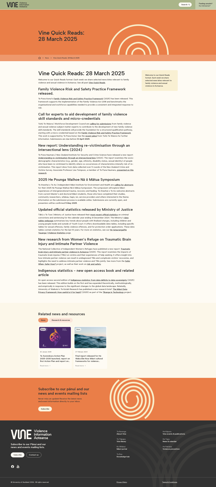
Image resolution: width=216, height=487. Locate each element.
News (47, 58)
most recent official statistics (104, 214)
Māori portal (122, 448)
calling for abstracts (123, 185)
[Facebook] (12, 466)
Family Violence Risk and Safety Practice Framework (78, 98)
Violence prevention (171, 448)
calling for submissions (100, 124)
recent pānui (91, 136)
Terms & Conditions (169, 482)
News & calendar (170, 440)
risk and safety (94, 264)
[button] (185, 4)
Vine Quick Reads (97, 82)
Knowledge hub (123, 455)
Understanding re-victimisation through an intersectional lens (67, 158)
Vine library (121, 440)
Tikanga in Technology (113, 292)
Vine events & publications (174, 432)
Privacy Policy (122, 482)
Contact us (34, 455)
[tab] (43, 320)
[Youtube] (18, 466)
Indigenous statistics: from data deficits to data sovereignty (99, 280)
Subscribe (45, 409)
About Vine (121, 432)
